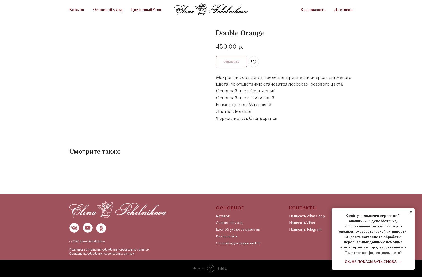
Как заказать (313, 10)
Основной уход (107, 10)
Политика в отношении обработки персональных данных (109, 249)
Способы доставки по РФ (238, 243)
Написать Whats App (307, 216)
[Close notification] (411, 212)
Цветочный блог (146, 10)
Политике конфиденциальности (372, 253)
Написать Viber (302, 223)
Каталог (77, 10)
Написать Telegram (305, 229)
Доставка (343, 10)
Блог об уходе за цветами (238, 229)
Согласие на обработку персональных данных (101, 253)
